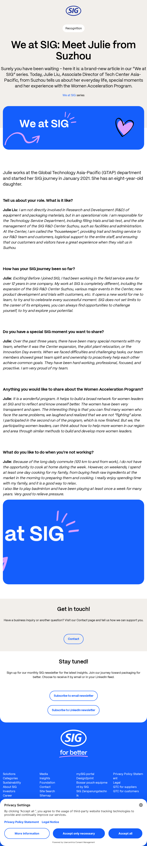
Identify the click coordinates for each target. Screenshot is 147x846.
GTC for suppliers (125, 787)
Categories (10, 778)
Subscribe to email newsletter (73, 696)
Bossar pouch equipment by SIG (91, 785)
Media (44, 774)
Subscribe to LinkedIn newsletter (73, 710)
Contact (73, 639)
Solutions (9, 774)
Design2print (85, 778)
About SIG (10, 787)
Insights (45, 778)
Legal (116, 782)
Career (7, 795)
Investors (9, 791)
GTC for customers (126, 791)
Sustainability (12, 782)
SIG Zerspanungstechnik (91, 793)
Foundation (47, 782)
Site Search (47, 791)
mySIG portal (85, 774)
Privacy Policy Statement (128, 776)
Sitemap (45, 795)
